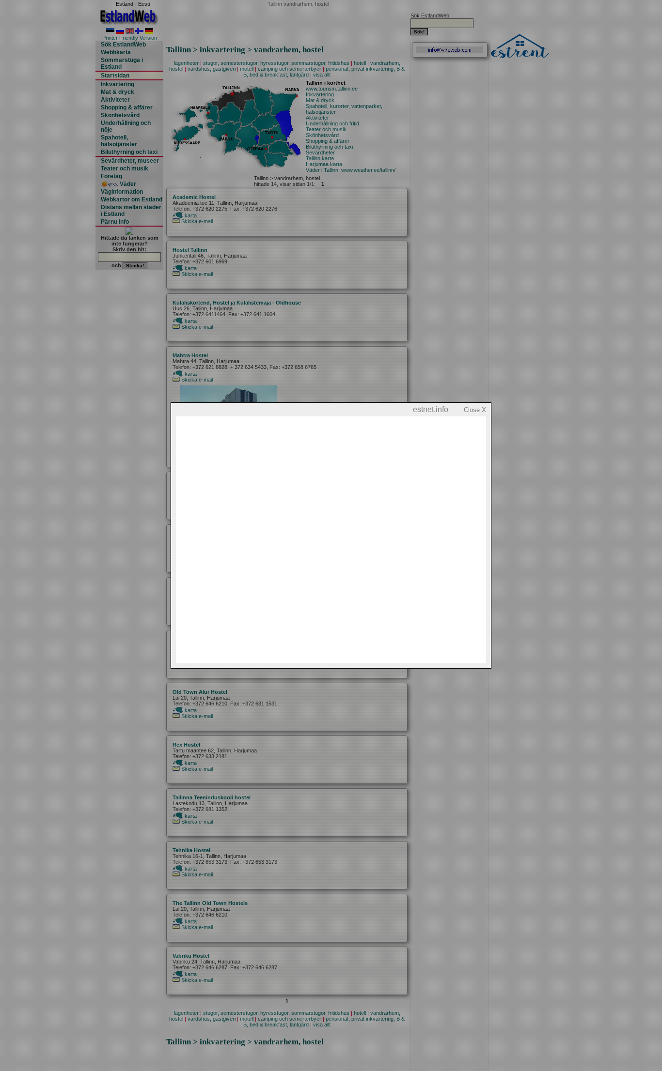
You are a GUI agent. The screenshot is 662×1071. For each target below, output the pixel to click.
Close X (475, 409)
